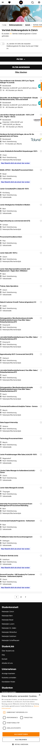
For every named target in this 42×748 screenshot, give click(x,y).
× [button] (39, 695)
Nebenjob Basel (7, 620)
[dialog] (21, 720)
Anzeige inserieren (8, 673)
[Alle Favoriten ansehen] (9, 2)
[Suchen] (33, 2)
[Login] (39, 2)
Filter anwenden (21, 67)
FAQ (3, 655)
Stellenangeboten (15, 25)
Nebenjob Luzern (8, 624)
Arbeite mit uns (7, 663)
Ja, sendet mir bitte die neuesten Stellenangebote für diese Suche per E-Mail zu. (22, 46)
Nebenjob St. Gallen (9, 628)
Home (4, 25)
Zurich (27, 25)
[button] (21, 744)
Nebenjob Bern (7, 616)
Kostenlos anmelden (9, 677)
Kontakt (4, 659)
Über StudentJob (8, 651)
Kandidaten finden (8, 682)
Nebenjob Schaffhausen (10, 640)
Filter (20, 59)
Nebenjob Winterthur (9, 632)
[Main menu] (2, 2)
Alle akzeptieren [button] (21, 734)
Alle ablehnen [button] (21, 740)
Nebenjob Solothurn (9, 636)
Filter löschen (21, 72)
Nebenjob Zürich (8, 611)
